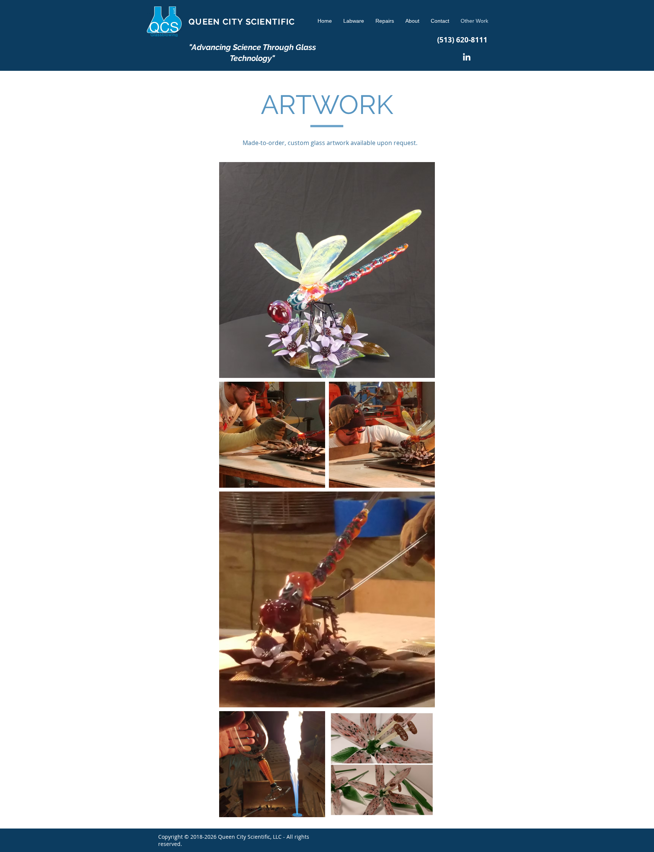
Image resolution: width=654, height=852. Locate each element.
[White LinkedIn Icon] (466, 56)
